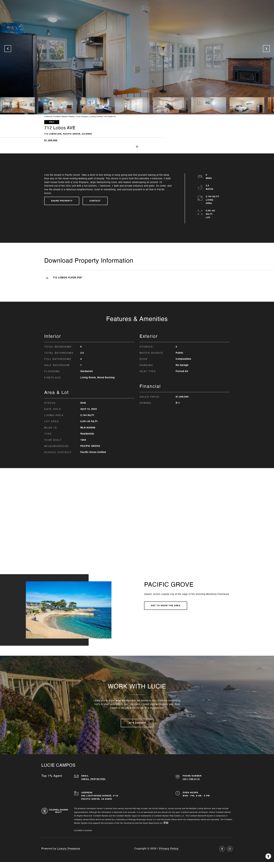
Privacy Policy (169, 848)
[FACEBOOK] (222, 849)
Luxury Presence (68, 848)
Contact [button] (95, 201)
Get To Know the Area (165, 606)
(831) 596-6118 (191, 779)
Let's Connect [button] (137, 723)
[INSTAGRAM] (230, 849)
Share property (61, 201)
